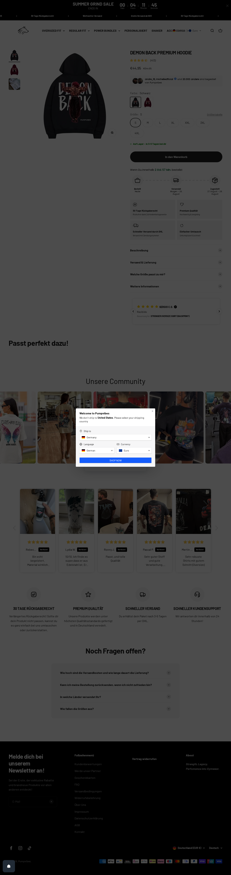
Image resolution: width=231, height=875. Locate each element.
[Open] (9, 866)
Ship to (87, 431)
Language (89, 444)
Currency (125, 444)
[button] (115, 437)
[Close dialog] (152, 411)
